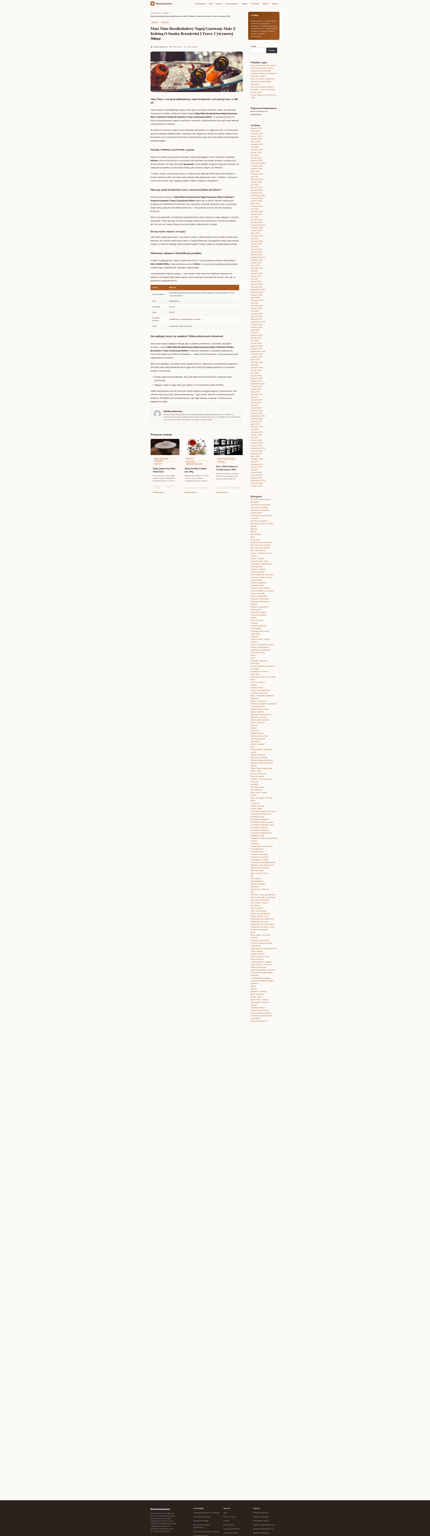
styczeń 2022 (256, 249)
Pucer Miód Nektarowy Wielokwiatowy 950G (227, 468)
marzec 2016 (255, 435)
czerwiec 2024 (256, 174)
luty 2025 (254, 155)
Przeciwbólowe (256, 849)
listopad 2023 (256, 193)
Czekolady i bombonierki (261, 564)
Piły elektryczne (257, 787)
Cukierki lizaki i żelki (259, 561)
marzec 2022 (256, 244)
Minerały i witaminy (258, 717)
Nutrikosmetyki (256, 733)
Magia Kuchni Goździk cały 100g (196, 470)
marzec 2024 (256, 182)
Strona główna (200, 4)
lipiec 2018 (255, 359)
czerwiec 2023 (256, 206)
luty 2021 (254, 279)
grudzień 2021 (256, 252)
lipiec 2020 (255, 297)
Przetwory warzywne (259, 857)
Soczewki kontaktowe (259, 900)
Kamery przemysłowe (259, 647)
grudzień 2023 (256, 190)
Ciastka (253, 556)
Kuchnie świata (256, 687)
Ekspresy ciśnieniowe (259, 599)
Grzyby (253, 618)
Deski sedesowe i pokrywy (261, 574)
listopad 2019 (256, 319)
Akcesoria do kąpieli (259, 507)
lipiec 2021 (255, 265)
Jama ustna (255, 634)
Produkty (219, 4)
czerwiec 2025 (256, 144)
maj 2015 (254, 462)
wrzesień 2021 (256, 260)
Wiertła (253, 989)
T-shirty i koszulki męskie (261, 943)
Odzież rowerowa (258, 755)
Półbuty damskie (257, 806)
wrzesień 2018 (256, 354)
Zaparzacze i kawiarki (259, 1002)
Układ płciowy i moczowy (261, 964)
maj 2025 (254, 147)
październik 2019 (257, 322)
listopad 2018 (256, 349)
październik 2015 (257, 448)
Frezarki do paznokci (259, 607)
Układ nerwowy (257, 959)
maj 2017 (254, 397)
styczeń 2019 (256, 343)
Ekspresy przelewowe (259, 601)
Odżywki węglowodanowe (261, 760)
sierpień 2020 (256, 295)
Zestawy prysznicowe (259, 1010)
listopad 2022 (256, 222)
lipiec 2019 (255, 330)
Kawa (252, 658)
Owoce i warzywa (258, 773)
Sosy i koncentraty (258, 911)
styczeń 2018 (256, 375)
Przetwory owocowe (259, 854)
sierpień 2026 (256, 128)
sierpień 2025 (256, 139)
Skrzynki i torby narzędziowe (262, 894)
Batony (253, 531)
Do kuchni (255, 4)
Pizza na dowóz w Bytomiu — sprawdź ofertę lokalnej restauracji (263, 81)
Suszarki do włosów (259, 929)
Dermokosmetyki (257, 572)
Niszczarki (254, 730)
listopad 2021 (256, 254)
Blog (210, 4)
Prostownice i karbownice (261, 846)
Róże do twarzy (257, 870)
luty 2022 (254, 246)
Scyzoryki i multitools (259, 889)
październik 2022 (257, 225)
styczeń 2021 (256, 281)
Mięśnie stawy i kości (259, 709)
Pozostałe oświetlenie (259, 819)
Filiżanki (253, 604)
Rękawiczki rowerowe (259, 868)
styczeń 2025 (256, 158)
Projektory (254, 843)
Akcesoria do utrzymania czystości (206, 1531)
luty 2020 (254, 311)
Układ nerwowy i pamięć (260, 962)
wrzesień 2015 (256, 451)
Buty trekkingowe (257, 550)
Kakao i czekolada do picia (261, 644)
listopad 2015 (256, 445)
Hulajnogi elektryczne (259, 631)
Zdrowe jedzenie (231, 4)
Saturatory (254, 886)
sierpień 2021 (256, 263)
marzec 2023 (256, 214)
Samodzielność (256, 881)
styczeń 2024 (256, 187)
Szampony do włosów (259, 940)
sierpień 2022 (256, 230)
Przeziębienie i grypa (259, 860)
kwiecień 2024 (256, 179)
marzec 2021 (255, 276)
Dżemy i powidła (257, 593)
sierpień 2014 (256, 486)
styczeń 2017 (256, 408)
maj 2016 (254, 429)
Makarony (254, 698)
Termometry (255, 946)
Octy (252, 747)
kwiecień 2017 (256, 400)
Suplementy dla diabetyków (262, 919)
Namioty (254, 725)
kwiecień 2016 (256, 432)
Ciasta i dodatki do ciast (260, 553)
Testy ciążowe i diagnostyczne (263, 948)
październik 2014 (257, 480)
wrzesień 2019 (256, 324)
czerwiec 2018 (256, 362)
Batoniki (253, 529)
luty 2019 (254, 341)
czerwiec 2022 (256, 236)
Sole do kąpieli (256, 908)
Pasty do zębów (257, 776)
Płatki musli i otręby (258, 792)
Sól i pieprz (255, 905)
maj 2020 (254, 303)
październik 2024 (257, 163)
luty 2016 (254, 437)
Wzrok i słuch (256, 997)
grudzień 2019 (256, 316)
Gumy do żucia (256, 620)
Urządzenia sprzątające (260, 978)
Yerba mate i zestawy (259, 999)
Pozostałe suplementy (259, 830)
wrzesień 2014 (256, 483)
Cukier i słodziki (257, 558)
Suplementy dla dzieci (259, 921)
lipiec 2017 (255, 392)
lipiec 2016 (255, 424)
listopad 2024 (256, 160)
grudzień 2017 (256, 378)
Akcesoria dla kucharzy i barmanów (207, 1513)
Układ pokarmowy (258, 967)
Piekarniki (254, 784)
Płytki (252, 800)
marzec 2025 (256, 152)
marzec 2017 (255, 402)
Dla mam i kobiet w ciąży (261, 577)
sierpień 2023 (256, 201)
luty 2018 (254, 373)
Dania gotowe (256, 566)
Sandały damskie (257, 884)
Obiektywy (255, 741)
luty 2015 (254, 470)
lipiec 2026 (255, 131)
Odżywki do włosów (259, 757)
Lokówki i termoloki (258, 693)
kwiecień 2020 (256, 306)
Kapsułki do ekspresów (260, 650)
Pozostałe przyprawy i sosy (262, 825)
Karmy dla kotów (257, 652)
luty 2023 (254, 217)
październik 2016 (257, 416)
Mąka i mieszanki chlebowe (161, 460)
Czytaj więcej (158, 492)
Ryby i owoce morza (259, 873)
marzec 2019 (255, 338)
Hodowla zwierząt (258, 626)
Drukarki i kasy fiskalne (260, 588)
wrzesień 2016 (256, 419)
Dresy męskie (256, 580)
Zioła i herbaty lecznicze (260, 1013)
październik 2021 (257, 257)
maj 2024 (254, 176)
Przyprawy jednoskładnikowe (194, 463)
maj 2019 (254, 332)
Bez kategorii (256, 534)
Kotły (252, 679)
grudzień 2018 (256, 346)
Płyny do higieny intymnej (261, 798)
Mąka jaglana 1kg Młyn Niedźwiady (164, 470)
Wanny (253, 986)
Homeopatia (255, 628)
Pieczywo (254, 782)
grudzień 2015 (256, 443)
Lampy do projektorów (260, 690)
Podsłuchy (254, 803)
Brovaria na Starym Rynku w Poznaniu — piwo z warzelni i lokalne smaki (262, 89)
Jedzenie (254, 636)
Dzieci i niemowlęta (258, 596)
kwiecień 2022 (256, 241)
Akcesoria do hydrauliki (260, 505)
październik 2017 (257, 384)
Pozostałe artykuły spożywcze (263, 811)
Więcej (265, 4)
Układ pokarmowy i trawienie (262, 970)
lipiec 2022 (255, 233)
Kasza (253, 655)
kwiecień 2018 (256, 367)
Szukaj (253, 46)
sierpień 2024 (256, 168)
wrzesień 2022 (256, 228)
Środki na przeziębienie (260, 913)
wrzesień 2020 (256, 292)
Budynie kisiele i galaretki (261, 542)
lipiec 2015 (255, 456)
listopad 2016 (256, 413)
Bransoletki (255, 540)
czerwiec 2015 (256, 459)
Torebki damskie (257, 954)
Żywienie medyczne (258, 1021)
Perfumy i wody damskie (261, 779)
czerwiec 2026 (256, 133)
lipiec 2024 (255, 171)
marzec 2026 (256, 136)
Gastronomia (255, 609)
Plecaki (253, 795)
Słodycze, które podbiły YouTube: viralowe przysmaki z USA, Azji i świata (263, 73)
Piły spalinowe (256, 790)
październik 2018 (257, 351)
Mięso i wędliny (257, 712)
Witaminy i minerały (258, 991)
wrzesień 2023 (256, 198)
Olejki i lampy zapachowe (261, 768)
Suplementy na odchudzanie (262, 924)
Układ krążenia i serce (259, 956)
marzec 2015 (255, 467)
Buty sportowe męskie (260, 548)
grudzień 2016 (256, 410)
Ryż (252, 876)
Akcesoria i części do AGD (261, 523)
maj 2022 (254, 238)
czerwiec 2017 (256, 394)
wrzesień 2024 (256, 166)
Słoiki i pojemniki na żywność (262, 897)
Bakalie (253, 526)
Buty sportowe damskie (260, 545)
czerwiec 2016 (256, 427)
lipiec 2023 (255, 203)
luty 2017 (254, 405)
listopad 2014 (256, 478)
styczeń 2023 (256, 220)
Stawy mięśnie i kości (259, 916)
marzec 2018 (255, 370)
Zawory (253, 1005)
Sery (252, 892)
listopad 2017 (256, 381)
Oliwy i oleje (255, 771)
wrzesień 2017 (256, 386)
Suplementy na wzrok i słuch (262, 927)
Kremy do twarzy (257, 682)
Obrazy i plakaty (257, 744)
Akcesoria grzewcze (259, 521)
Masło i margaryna (258, 701)
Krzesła (253, 685)
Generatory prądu (258, 612)
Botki (252, 537)
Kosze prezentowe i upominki (262, 677)
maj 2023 (254, 209)
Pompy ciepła (256, 808)
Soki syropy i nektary (259, 903)
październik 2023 (257, 195)
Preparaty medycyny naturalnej (263, 838)
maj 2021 (254, 271)
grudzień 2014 (256, 475)
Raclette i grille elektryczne (262, 865)
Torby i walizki (256, 951)
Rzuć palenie (255, 878)
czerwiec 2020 (256, 300)
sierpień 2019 (256, 327)
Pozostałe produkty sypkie (261, 822)
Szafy (252, 932)
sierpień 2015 (256, 453)
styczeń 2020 (256, 314)
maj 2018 (254, 365)
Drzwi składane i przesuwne (262, 591)
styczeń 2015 (256, 472)
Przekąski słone (257, 851)
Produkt (165, 22)
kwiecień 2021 (256, 273)
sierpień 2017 (256, 389)
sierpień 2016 (256, 421)
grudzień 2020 (256, 284)
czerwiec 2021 (256, 268)
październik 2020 (257, 289)
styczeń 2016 (256, 440)
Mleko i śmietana (257, 722)
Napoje (244, 4)
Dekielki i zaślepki (258, 569)
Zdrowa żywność (257, 1007)
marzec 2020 (256, 308)
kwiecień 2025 (256, 150)
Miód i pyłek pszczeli (226, 459)
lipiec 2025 (255, 142)
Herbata (253, 623)
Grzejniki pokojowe (258, 615)
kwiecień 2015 (256, 464)
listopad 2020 (256, 287)
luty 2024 (254, 185)
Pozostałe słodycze (258, 827)
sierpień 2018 (256, 357)
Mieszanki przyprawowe (260, 714)
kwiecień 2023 (256, 211)
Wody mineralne (257, 994)
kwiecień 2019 (256, 335)
